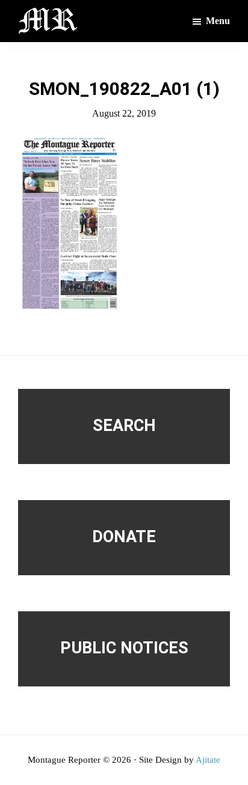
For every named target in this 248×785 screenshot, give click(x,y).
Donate (124, 536)
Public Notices (124, 648)
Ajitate (208, 760)
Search (124, 425)
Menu (218, 21)
